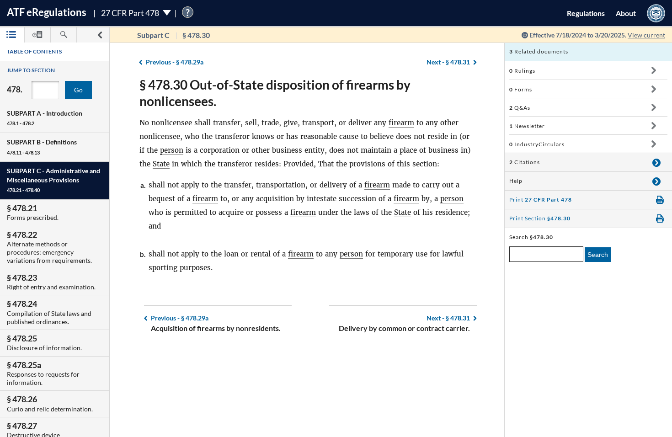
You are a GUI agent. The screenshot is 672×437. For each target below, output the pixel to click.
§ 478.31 (448, 62)
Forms (520, 89)
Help (516, 180)
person (171, 150)
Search (597, 254)
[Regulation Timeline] (37, 35)
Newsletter (527, 126)
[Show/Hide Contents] (653, 70)
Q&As (519, 107)
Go (78, 90)
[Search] (63, 35)
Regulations (586, 13)
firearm (401, 122)
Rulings (522, 70)
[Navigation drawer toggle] (100, 35)
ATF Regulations (46, 12)
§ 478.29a (174, 62)
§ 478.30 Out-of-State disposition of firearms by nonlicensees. (275, 93)
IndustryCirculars (537, 144)
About (626, 13)
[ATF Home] (656, 13)
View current (646, 35)
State (161, 164)
